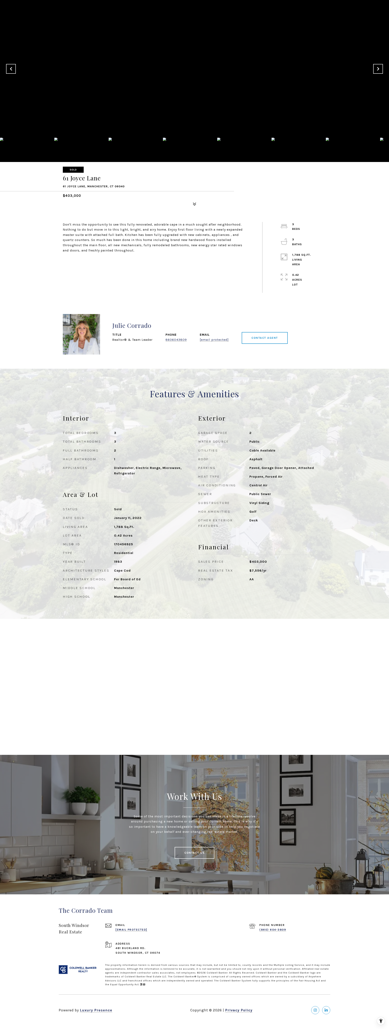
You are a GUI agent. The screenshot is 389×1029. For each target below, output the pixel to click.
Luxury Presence (96, 1010)
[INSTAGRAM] (315, 1010)
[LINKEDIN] (326, 1010)
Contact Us (194, 852)
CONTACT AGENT (264, 338)
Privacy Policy (238, 1010)
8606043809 (176, 340)
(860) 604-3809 (272, 929)
